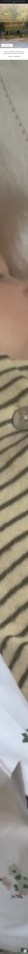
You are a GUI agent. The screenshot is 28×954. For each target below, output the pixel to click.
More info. (17, 2)
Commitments (16, 56)
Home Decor (7, 45)
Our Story (10, 56)
